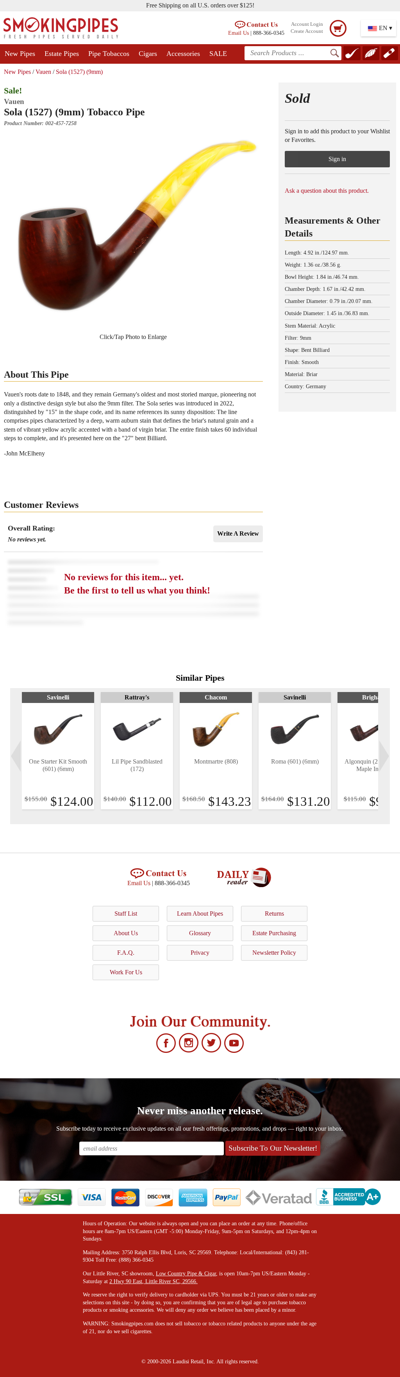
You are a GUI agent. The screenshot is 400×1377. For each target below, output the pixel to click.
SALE (218, 53)
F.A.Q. (125, 952)
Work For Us (126, 972)
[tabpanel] (58, 750)
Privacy (200, 952)
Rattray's (137, 697)
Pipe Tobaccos (108, 53)
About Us (126, 933)
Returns (274, 913)
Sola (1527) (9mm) (79, 71)
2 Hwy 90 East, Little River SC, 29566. (153, 1281)
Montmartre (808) (216, 761)
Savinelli (58, 697)
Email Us (238, 33)
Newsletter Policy (274, 952)
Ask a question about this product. (327, 190)
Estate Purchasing (274, 933)
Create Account (307, 31)
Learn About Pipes (200, 913)
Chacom (216, 697)
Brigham (374, 697)
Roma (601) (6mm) (295, 761)
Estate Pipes (62, 53)
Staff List (125, 913)
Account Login (307, 24)
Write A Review (238, 533)
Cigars (148, 53)
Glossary (200, 933)
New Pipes (20, 53)
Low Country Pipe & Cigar (186, 1274)
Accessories (183, 53)
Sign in (337, 159)
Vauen (43, 71)
